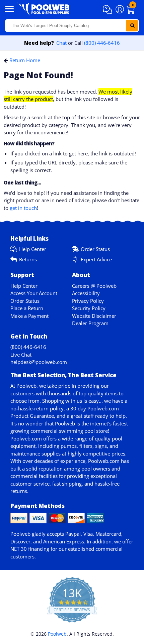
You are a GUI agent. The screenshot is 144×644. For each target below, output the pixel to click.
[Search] (132, 25)
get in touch (23, 208)
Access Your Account (33, 293)
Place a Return (26, 308)
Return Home (24, 60)
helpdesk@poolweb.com (38, 362)
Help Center (32, 249)
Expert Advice (96, 259)
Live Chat (20, 354)
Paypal (73, 533)
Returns (28, 259)
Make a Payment (29, 315)
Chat (61, 42)
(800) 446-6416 (102, 42)
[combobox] (72, 25)
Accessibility (86, 293)
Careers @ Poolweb (94, 285)
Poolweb (57, 634)
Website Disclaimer (94, 315)
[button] (108, 9)
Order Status (95, 249)
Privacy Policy (88, 300)
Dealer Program (90, 323)
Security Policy (88, 308)
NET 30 (18, 548)
